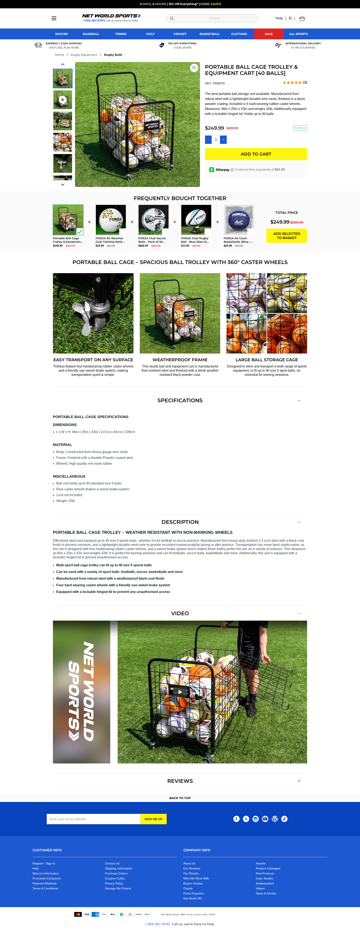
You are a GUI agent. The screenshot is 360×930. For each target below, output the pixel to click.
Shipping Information (118, 868)
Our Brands (191, 873)
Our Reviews (191, 868)
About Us (189, 863)
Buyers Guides (193, 883)
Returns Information (45, 873)
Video (180, 613)
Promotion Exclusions (46, 878)
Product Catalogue (268, 868)
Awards (261, 863)
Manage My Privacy (118, 888)
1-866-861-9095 (157, 924)
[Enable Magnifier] (194, 68)
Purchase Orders (116, 873)
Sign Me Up (153, 819)
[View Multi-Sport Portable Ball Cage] (62, 78)
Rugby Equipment (84, 55)
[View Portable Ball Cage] (62, 121)
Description (180, 522)
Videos (260, 888)
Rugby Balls (113, 55)
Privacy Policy (114, 883)
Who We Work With (196, 878)
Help (279, 18)
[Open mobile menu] (54, 18)
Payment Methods (44, 883)
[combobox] (212, 18)
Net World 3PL (192, 898)
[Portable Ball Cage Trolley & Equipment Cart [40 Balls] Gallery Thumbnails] (62, 124)
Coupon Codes (115, 878)
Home (59, 55)
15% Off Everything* (183, 4)
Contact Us (112, 863)
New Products (265, 873)
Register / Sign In (43, 863)
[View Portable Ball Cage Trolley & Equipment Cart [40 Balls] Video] (62, 100)
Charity (188, 888)
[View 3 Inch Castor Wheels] (62, 163)
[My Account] (290, 18)
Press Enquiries (193, 893)
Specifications (180, 400)
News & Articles (266, 893)
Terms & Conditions (45, 888)
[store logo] (111, 15)
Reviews (180, 781)
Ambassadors (265, 883)
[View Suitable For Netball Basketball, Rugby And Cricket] (62, 142)
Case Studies (264, 878)
